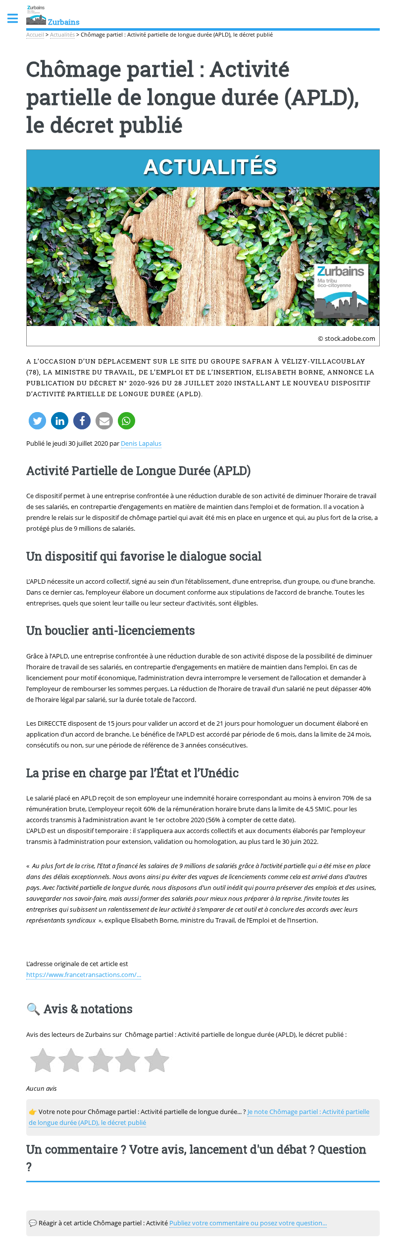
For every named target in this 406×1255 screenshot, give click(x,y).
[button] (37, 420)
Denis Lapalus (141, 443)
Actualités (62, 34)
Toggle (18, 18)
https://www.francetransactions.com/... (83, 974)
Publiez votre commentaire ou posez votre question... (248, 1222)
